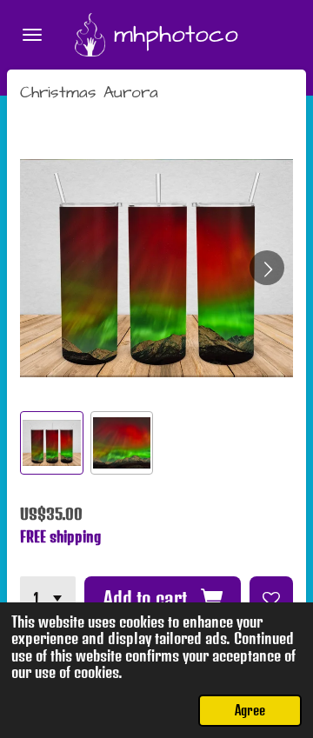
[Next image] (267, 267)
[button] (51, 443)
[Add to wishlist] (271, 598)
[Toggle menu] (32, 35)
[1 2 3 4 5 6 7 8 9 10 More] (48, 598)
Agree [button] (250, 710)
